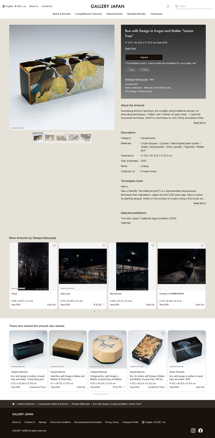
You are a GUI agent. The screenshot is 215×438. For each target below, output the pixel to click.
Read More (200, 122)
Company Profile (130, 422)
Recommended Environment (88, 422)
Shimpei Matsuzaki (136, 79)
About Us (33, 6)
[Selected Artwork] (62, 77)
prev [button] (9, 275)
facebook (200, 430)
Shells (144, 146)
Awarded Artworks (136, 14)
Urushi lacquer (149, 143)
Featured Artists (114, 14)
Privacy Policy (112, 422)
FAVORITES (168, 6)
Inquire (144, 57)
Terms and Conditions (60, 422)
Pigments (189, 146)
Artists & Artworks (62, 14)
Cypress (165, 143)
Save (53, 245)
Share (145, 69)
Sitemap (42, 422)
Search (183, 6)
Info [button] (104, 305)
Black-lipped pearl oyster (185, 143)
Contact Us (47, 6)
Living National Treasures (88, 14)
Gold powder (157, 146)
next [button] (206, 275)
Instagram (193, 430)
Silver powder (175, 146)
